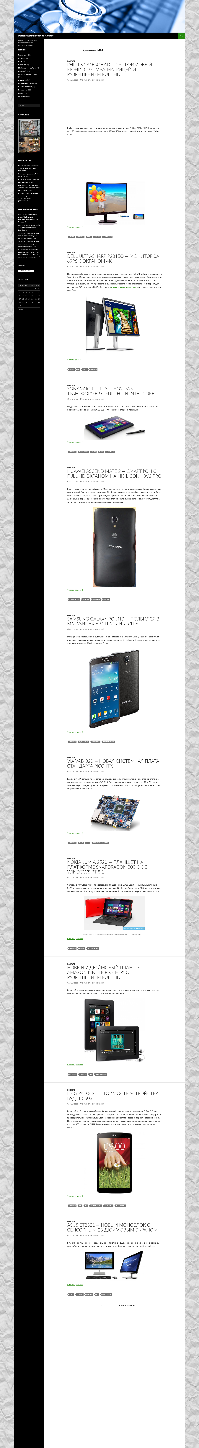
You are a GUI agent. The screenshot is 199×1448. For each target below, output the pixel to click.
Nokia (81, 948)
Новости (71, 61)
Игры (20, 61)
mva (89, 237)
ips (91, 1074)
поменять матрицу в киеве (124, 287)
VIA (88, 843)
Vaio (101, 452)
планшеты (120, 1206)
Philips (97, 237)
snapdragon (108, 742)
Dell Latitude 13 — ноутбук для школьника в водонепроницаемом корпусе (29, 187)
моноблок (106, 1294)
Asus (71, 1294)
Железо (21, 58)
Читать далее (75, 227)
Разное (20, 93)
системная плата (100, 843)
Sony (94, 452)
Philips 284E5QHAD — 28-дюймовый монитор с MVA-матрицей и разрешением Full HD (109, 70)
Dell (85, 369)
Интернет (22, 65)
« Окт (21, 309)
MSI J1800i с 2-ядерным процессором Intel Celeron (29, 227)
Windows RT (93, 948)
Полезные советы (25, 86)
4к (78, 369)
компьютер (96, 1206)
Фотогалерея (23, 96)
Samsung (96, 742)
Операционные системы (27, 74)
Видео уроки (23, 55)
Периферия (22, 80)
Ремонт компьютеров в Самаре (36, 36)
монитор (108, 237)
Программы (22, 90)
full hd (80, 237)
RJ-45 (81, 843)
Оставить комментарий (93, 80)
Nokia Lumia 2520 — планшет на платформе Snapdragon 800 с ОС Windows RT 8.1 (107, 867)
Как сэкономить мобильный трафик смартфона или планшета (29, 168)
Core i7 (80, 1294)
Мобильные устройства (27, 68)
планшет (108, 1206)
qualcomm (83, 742)
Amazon (72, 1074)
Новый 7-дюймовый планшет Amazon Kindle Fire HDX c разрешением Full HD (104, 972)
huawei (106, 599)
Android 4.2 (74, 599)
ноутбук (110, 452)
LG (86, 1206)
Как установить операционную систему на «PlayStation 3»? (28, 236)
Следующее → (127, 1306)
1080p (71, 237)
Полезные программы (26, 83)
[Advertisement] (114, 106)
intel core (83, 452)
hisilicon (96, 599)
